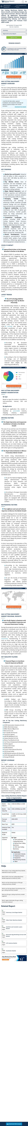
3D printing (8, 326)
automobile (16, 411)
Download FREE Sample (15, 1124)
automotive (4, 638)
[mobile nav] (26, 2)
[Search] (23, 2)
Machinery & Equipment (7, 6)
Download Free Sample (15, 76)
